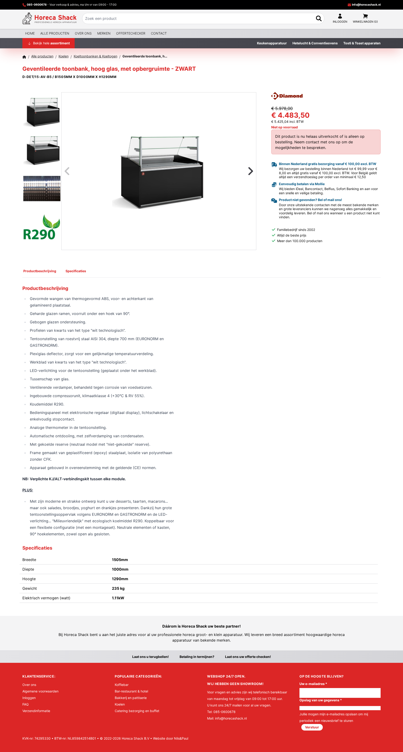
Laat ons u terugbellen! (150, 657)
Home (30, 33)
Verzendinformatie (36, 711)
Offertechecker (130, 33)
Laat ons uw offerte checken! (248, 657)
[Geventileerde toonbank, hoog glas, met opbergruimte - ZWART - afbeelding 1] (158, 171)
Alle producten (54, 33)
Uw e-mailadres (313, 684)
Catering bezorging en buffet (137, 711)
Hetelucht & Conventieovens (315, 43)
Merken (104, 33)
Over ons (83, 33)
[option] (159, 171)
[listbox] (159, 171)
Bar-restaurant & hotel (131, 691)
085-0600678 (36, 4)
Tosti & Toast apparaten (362, 43)
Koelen (120, 704)
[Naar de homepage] (49, 18)
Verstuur (312, 727)
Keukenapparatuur (272, 43)
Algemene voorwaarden (40, 691)
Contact (159, 33)
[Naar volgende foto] (245, 171)
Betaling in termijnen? (197, 657)
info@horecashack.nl (366, 4)
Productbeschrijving (39, 271)
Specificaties (76, 271)
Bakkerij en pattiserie (131, 698)
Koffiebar (122, 685)
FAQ (25, 704)
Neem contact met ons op (317, 142)
